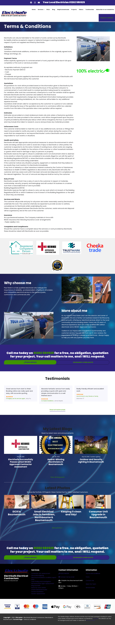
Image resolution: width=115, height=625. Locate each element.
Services (41, 11)
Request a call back (107, 18)
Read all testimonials (57, 410)
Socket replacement (38, 594)
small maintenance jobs (39, 590)
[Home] (14, 13)
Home (34, 9)
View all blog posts (57, 477)
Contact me (90, 580)
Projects (74, 9)
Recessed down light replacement (42, 584)
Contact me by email (67, 577)
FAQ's (48, 9)
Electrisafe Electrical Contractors (16, 577)
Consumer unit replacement (40, 573)
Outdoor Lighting (95, 457)
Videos (81, 9)
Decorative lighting (37, 575)
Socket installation (37, 592)
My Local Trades (90, 620)
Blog (53, 9)
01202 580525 (77, 2)
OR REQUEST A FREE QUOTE (83, 362)
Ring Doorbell (35, 586)
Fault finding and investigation (41, 581)
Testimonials (89, 9)
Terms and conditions (93, 573)
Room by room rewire (38, 588)
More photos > (57, 528)
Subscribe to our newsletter (105, 9)
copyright (95, 618)
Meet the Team (91, 584)
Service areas (90, 588)
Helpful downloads (63, 9)
